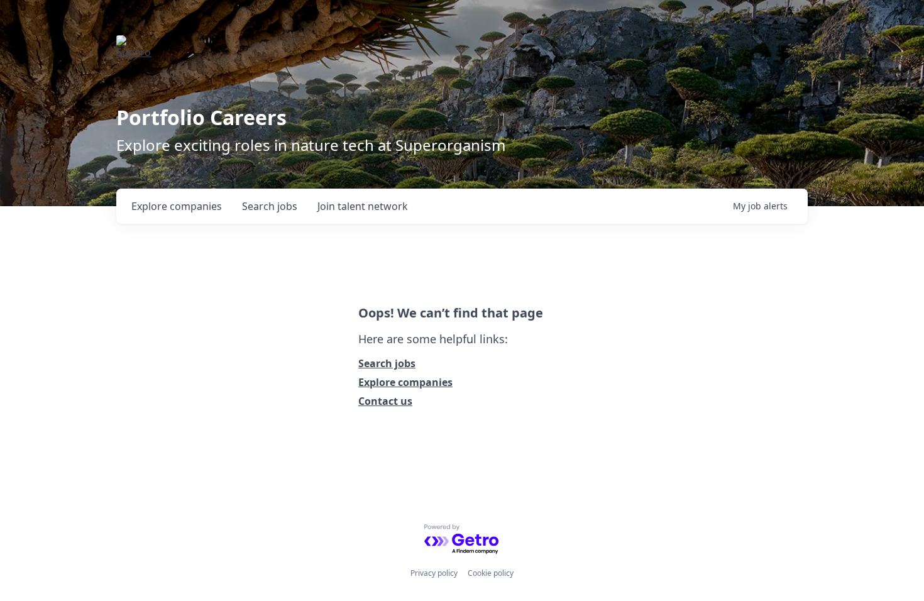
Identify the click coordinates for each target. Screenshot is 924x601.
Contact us (385, 401)
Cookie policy (491, 573)
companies (176, 206)
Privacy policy (434, 573)
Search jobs (386, 363)
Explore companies (405, 382)
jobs (269, 206)
